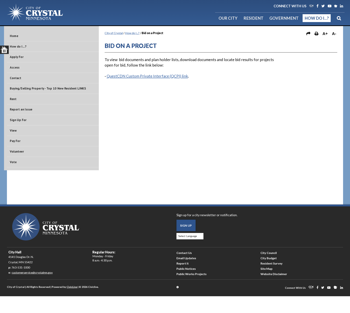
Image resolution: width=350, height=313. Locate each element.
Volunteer (17, 151)
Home (14, 36)
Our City (228, 18)
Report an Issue (21, 109)
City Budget (268, 258)
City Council (268, 252)
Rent (13, 99)
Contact (15, 78)
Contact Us (184, 252)
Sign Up (186, 225)
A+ (325, 33)
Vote (13, 162)
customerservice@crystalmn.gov (32, 272)
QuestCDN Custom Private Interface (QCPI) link (147, 76)
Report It (182, 263)
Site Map (266, 268)
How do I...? (317, 18)
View (13, 131)
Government (284, 18)
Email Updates (186, 258)
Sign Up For (18, 120)
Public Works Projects (191, 274)
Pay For (15, 141)
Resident (253, 18)
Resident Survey (271, 263)
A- (334, 33)
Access (15, 67)
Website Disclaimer (273, 274)
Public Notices (186, 268)
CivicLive (72, 286)
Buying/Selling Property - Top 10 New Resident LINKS (48, 88)
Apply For (17, 57)
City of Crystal (114, 33)
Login (177, 287)
